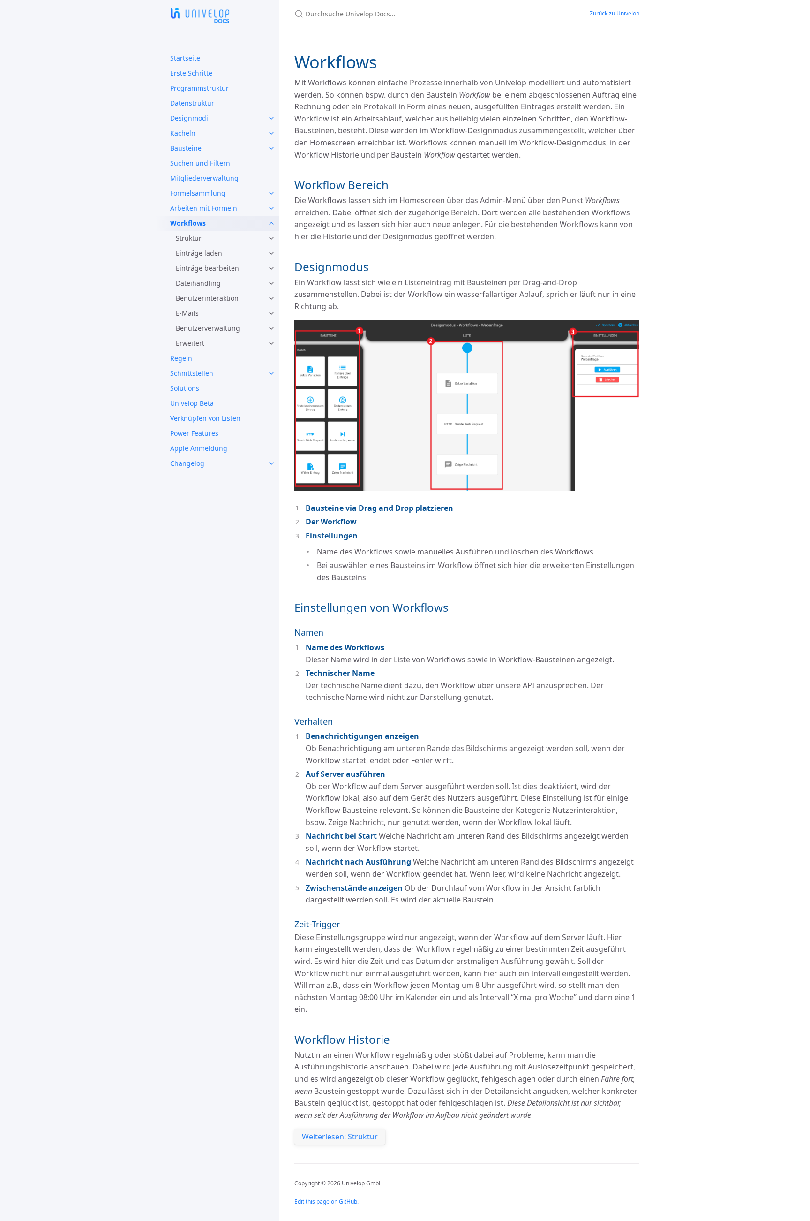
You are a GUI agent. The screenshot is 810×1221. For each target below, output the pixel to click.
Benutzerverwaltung (208, 328)
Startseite (185, 57)
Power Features (194, 433)
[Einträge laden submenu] (271, 253)
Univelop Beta (192, 403)
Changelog (187, 463)
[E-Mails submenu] (271, 313)
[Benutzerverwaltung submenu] (271, 328)
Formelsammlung (197, 193)
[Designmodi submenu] (271, 118)
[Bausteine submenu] (271, 148)
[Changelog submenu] (271, 463)
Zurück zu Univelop (614, 13)
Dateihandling (198, 283)
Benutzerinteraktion (207, 298)
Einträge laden (199, 253)
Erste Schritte (191, 72)
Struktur (189, 238)
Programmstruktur (199, 87)
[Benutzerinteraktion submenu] (271, 298)
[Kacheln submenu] (271, 133)
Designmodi (189, 118)
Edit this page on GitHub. (326, 1202)
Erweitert (190, 343)
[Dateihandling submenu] (271, 283)
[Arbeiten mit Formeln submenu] (271, 208)
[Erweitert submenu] (271, 343)
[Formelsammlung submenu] (271, 193)
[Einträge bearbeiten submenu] (271, 268)
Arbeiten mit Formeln (203, 208)
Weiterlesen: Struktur (340, 1136)
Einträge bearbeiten (207, 268)
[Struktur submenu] (271, 238)
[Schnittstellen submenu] (271, 373)
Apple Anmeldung (198, 448)
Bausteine (186, 148)
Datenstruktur (192, 103)
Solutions (184, 388)
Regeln (181, 358)
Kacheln (182, 133)
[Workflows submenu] (271, 223)
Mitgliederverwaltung (204, 178)
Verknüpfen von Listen (205, 418)
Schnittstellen (191, 373)
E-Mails (187, 313)
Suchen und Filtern (200, 163)
